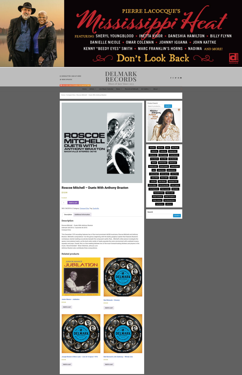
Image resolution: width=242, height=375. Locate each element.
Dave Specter (154, 159)
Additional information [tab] (82, 214)
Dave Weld (163, 159)
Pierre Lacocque (165, 189)
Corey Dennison (174, 155)
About (155, 89)
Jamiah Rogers (175, 166)
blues (167, 147)
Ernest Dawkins (164, 166)
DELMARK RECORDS (121, 76)
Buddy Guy (154, 151)
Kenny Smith (164, 177)
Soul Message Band (169, 200)
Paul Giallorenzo (154, 189)
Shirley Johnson (157, 200)
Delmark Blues (162, 162)
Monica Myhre (152, 185)
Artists (92, 89)
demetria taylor (153, 166)
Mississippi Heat (173, 181)
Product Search (152, 103)
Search (168, 106)
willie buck (169, 204)
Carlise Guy (163, 151)
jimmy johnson (171, 170)
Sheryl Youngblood (170, 196)
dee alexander (173, 159)
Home (84, 89)
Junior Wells (155, 177)
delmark (154, 162)
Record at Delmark (131, 89)
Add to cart (73, 203)
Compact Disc (70, 95)
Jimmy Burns (161, 170)
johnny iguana (164, 174)
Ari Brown (152, 147)
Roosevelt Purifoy (158, 192)
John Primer (174, 174)
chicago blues (172, 151)
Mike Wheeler (162, 181)
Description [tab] (68, 214)
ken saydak (173, 177)
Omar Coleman (175, 185)
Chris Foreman (163, 155)
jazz (154, 170)
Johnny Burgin (154, 174)
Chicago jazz (153, 155)
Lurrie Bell (153, 181)
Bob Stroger (175, 147)
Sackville (96, 208)
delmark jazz (172, 162)
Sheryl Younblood (157, 196)
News (118, 89)
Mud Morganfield (163, 185)
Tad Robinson (159, 204)
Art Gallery (145, 89)
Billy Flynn (160, 147)
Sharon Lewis (169, 192)
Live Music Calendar (106, 89)
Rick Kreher (175, 189)
